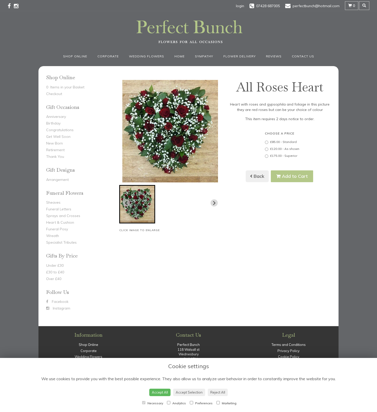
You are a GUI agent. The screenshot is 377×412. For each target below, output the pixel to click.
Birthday (53, 123)
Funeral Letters (58, 209)
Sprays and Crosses (63, 215)
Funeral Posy (57, 229)
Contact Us (303, 56)
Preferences (203, 403)
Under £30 (55, 265)
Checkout (54, 93)
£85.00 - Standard (283, 142)
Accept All (160, 392)
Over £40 (53, 278)
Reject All (217, 392)
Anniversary (56, 116)
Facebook (59, 301)
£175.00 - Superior (283, 156)
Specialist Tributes (61, 242)
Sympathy (204, 56)
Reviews (274, 56)
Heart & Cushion (60, 222)
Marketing (228, 403)
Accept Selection (189, 392)
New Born (54, 143)
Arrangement (57, 179)
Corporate (108, 56)
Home (179, 56)
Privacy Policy (288, 351)
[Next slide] (214, 203)
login (240, 6)
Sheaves (53, 202)
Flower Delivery (239, 56)
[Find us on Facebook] (11, 6)
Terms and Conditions (289, 345)
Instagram (61, 308)
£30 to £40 (55, 272)
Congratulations (60, 130)
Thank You (55, 156)
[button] (137, 204)
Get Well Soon (58, 136)
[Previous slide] (126, 203)
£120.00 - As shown (284, 149)
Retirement (55, 150)
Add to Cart (294, 176)
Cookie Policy (288, 357)
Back (258, 176)
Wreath (52, 235)
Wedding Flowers (146, 56)
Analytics (179, 403)
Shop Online (75, 56)
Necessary (155, 403)
